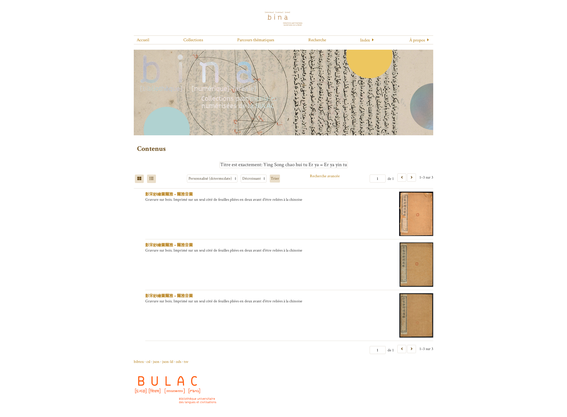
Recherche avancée (325, 176)
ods (178, 361)
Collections (193, 40)
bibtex (139, 361)
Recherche (317, 40)
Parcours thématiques (255, 40)
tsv (186, 361)
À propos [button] (417, 40)
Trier (275, 178)
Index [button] (365, 40)
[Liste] (151, 179)
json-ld (167, 361)
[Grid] (139, 179)
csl (148, 361)
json (156, 361)
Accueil (143, 40)
